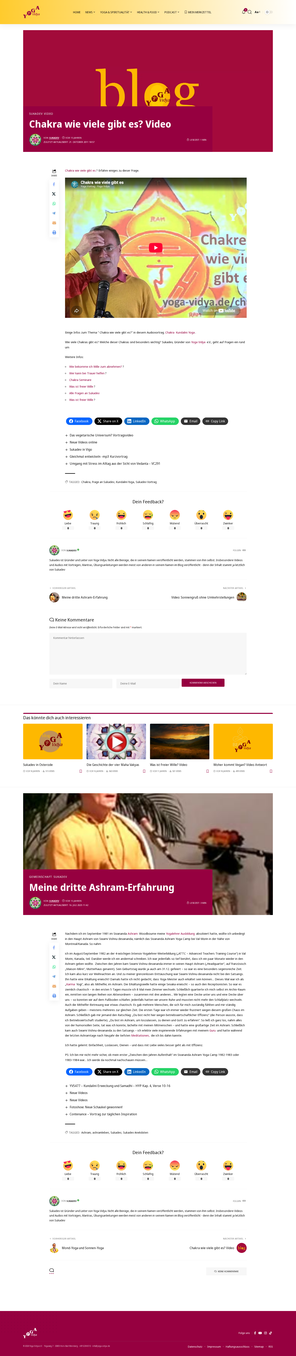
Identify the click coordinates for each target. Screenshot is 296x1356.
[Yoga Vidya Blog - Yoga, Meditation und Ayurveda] (31, 12)
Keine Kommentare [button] (228, 1271)
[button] (250, 12)
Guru (212, 1030)
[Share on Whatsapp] (54, 204)
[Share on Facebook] (54, 184)
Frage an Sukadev (103, 482)
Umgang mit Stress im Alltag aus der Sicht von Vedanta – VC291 (115, 463)
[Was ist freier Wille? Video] (179, 741)
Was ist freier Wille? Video (168, 764)
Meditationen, (140, 1035)
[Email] (54, 223)
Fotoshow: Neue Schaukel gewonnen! (96, 1107)
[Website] (244, 550)
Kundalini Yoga (185, 332)
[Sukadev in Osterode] (53, 741)
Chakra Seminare (80, 380)
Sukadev (35, 113)
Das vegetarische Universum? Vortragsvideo (101, 435)
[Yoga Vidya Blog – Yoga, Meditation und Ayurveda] (30, 1333)
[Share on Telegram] (54, 213)
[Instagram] (265, 1333)
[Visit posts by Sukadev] (35, 140)
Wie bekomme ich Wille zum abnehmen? (95, 366)
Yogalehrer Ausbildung (180, 933)
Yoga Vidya (198, 342)
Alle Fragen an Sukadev (84, 393)
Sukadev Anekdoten (135, 1132)
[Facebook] (255, 1333)
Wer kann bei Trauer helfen (87, 373)
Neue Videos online (83, 442)
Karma (70, 984)
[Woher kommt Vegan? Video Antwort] (243, 741)
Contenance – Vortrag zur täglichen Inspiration (103, 1114)
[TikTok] (270, 1333)
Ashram (133, 933)
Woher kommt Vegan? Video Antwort (240, 764)
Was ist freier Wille (81, 386)
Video (48, 113)
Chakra (169, 332)
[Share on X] (54, 194)
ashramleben (100, 1132)
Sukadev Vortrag (146, 482)
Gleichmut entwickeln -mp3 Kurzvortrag (98, 456)
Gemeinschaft (40, 876)
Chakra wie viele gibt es (80, 170)
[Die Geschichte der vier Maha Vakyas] (116, 741)
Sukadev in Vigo (81, 449)
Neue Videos (79, 1093)
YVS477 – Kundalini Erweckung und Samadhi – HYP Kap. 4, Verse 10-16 (120, 1086)
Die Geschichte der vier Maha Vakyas (113, 764)
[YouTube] (260, 1333)
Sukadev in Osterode (38, 764)
